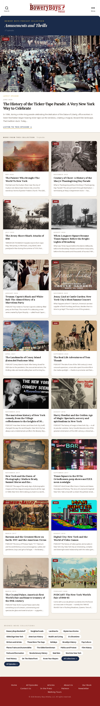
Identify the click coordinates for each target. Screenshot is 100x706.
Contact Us (25, 688)
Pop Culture (86, 642)
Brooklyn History (69, 642)
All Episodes (32, 685)
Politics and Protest (68, 647)
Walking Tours (55, 692)
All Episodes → (12, 664)
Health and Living (55, 636)
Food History (11, 658)
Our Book (87, 685)
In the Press (46, 688)
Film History (87, 647)
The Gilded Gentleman (46, 647)
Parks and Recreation (15, 653)
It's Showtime (73, 636)
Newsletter (83, 688)
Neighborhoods (37, 631)
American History (36, 636)
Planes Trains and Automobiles (18, 647)
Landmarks (53, 631)
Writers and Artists (14, 642)
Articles (51, 685)
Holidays (53, 642)
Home (14, 685)
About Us (68, 685)
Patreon (65, 688)
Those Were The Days (36, 642)
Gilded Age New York (14, 636)
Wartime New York (73, 653)
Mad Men (56, 653)
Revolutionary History (38, 653)
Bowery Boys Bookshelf (15, 631)
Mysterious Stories (70, 631)
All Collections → (70, 658)
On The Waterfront (30, 658)
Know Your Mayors (50, 658)
